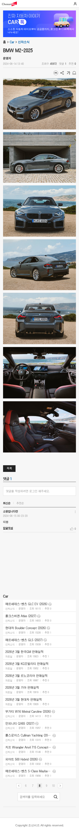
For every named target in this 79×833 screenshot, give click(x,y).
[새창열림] (11, 4)
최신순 (7, 503)
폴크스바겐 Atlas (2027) (20, 616)
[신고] (74, 73)
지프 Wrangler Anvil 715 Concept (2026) (28, 747)
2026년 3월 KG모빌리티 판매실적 (27, 664)
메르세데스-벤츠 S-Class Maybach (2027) (28, 771)
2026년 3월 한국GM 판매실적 (24, 652)
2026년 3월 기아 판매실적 (22, 687)
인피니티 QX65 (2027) (20, 723)
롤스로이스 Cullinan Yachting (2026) (28, 735)
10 (53, 786)
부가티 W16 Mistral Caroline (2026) (28, 711)
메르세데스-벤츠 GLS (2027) (24, 640)
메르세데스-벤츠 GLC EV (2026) (26, 604)
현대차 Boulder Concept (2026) (25, 628)
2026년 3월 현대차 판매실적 (23, 699)
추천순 (20, 503)
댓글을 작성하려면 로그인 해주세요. (28, 491)
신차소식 (24, 42)
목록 (9, 468)
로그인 (75, 4)
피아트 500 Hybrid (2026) (21, 759)
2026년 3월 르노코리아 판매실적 (26, 676)
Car (12, 42)
